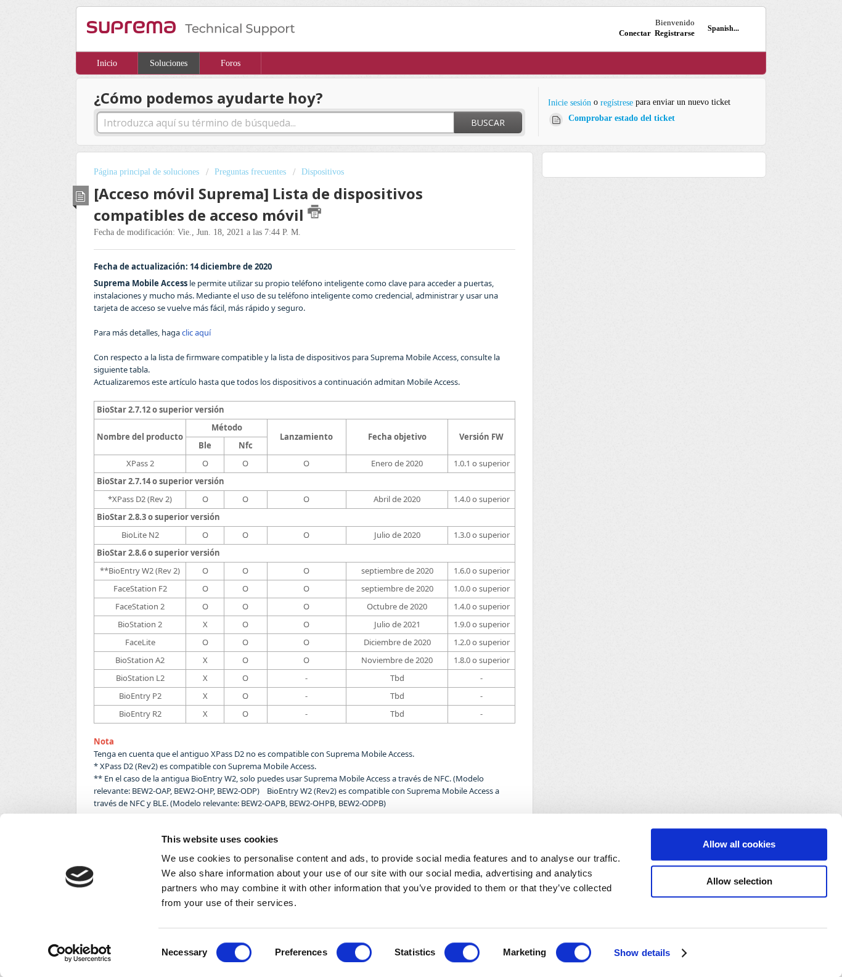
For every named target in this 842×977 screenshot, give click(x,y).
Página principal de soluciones (148, 171)
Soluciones (168, 63)
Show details (642, 952)
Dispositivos (322, 171)
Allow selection (739, 881)
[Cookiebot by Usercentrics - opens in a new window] (80, 953)
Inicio (107, 63)
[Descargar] (398, 332)
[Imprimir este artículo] (314, 211)
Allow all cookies (739, 844)
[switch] (354, 952)
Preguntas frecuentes (250, 171)
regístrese (616, 102)
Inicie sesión (569, 102)
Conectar (635, 33)
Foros (230, 63)
